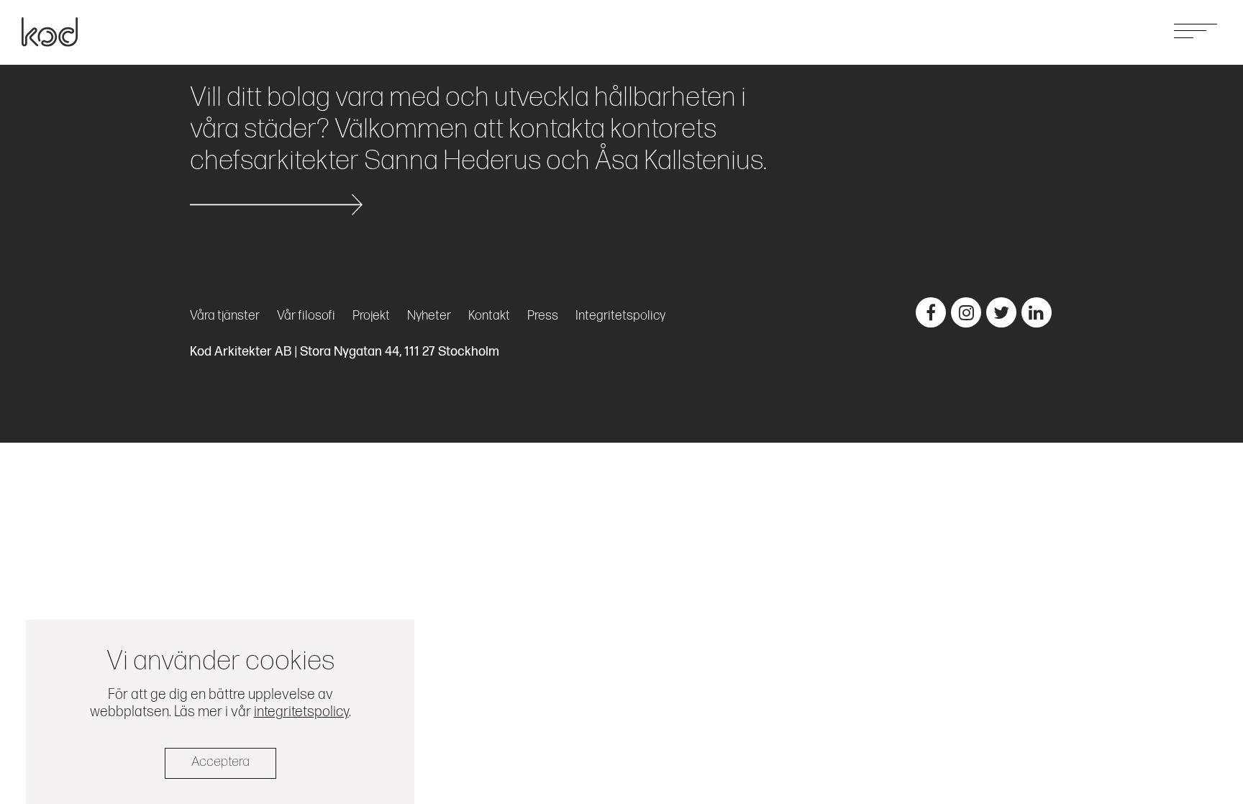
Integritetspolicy (620, 315)
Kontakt (1127, 31)
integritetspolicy (301, 712)
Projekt (1009, 31)
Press (542, 315)
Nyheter (1067, 31)
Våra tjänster (938, 31)
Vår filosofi (306, 315)
